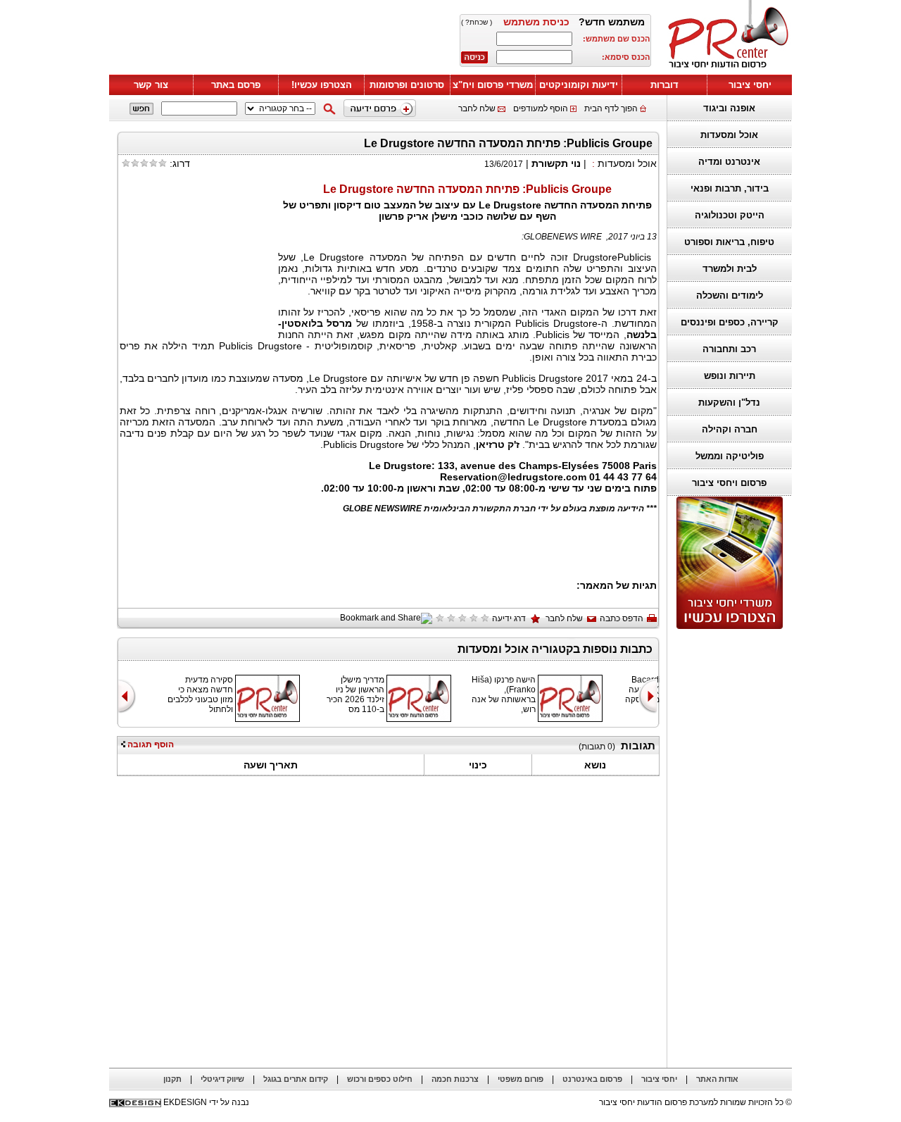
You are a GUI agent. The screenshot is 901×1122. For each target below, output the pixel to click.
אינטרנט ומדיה (729, 161)
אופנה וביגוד (729, 108)
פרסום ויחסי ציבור (729, 483)
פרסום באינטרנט (592, 1079)
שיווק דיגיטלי (222, 1079)
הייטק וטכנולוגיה (729, 215)
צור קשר (151, 85)
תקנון (172, 1079)
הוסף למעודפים (540, 108)
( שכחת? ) (476, 22)
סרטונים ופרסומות (407, 85)
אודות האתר (717, 1079)
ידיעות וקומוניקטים (578, 85)
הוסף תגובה (149, 744)
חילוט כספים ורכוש (379, 1079)
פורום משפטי (520, 1079)
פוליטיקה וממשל (729, 456)
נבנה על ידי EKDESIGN (206, 1102)
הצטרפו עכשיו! (321, 85)
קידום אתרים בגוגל (295, 1079)
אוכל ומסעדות (729, 135)
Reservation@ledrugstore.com (513, 476)
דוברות (664, 85)
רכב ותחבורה (729, 349)
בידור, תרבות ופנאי (730, 188)
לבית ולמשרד (729, 268)
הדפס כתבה (621, 618)
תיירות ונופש (729, 375)
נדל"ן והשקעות (729, 402)
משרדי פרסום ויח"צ (493, 85)
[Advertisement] (278, 40)
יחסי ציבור (750, 85)
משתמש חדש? (612, 21)
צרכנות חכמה (455, 1079)
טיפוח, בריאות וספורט (729, 242)
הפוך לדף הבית (611, 108)
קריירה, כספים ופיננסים (730, 322)
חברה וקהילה (729, 429)
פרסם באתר (235, 85)
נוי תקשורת (556, 163)
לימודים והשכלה (729, 295)
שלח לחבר (477, 108)
